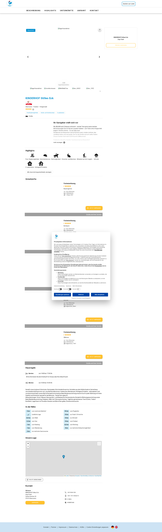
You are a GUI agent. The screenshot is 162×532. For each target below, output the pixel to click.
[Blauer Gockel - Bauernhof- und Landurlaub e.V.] (9, 4)
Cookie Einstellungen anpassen (97, 527)
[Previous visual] (28, 57)
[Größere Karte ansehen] (99, 443)
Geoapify (77, 475)
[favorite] (99, 29)
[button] (63, 457)
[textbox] (77, 133)
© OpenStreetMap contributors (86, 475)
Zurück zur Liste (128, 4)
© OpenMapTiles (97, 475)
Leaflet (67, 475)
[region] (64, 459)
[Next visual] (99, 57)
